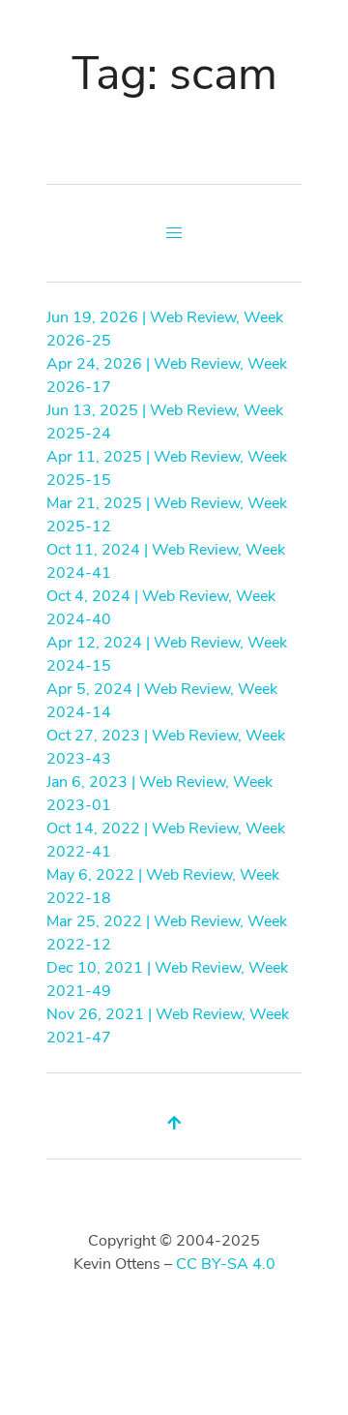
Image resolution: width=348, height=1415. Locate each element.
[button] (174, 233)
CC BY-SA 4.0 (226, 1264)
